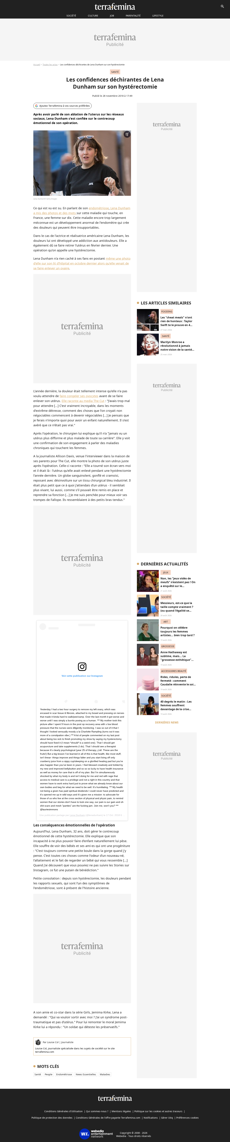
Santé (38, 1074)
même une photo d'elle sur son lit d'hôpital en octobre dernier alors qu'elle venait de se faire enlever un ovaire (81, 263)
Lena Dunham (77, 815)
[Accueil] (115, 6)
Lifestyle (157, 15)
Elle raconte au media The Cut (83, 401)
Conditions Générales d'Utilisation (63, 1111)
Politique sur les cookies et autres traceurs (158, 1111)
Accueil (36, 64)
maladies (105, 1074)
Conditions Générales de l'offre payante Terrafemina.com (108, 1117)
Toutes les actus (50, 64)
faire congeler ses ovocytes (79, 396)
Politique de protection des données (51, 1117)
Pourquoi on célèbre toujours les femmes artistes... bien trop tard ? (177, 631)
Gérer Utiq (167, 1117)
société (71, 15)
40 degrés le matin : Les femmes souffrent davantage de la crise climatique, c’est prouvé (176, 707)
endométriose (99, 208)
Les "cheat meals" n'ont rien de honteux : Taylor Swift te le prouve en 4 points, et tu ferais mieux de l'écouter (177, 325)
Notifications (151, 1117)
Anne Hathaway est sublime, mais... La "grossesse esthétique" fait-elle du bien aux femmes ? (175, 659)
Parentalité (133, 15)
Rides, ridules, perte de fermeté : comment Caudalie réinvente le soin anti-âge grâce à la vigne (177, 682)
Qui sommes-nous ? (97, 1111)
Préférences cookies (187, 1117)
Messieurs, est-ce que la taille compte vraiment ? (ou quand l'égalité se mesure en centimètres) (176, 608)
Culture (93, 15)
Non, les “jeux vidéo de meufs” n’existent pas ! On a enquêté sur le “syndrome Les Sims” (177, 584)
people (48, 1074)
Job (112, 15)
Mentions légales (121, 1111)
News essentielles (86, 1074)
